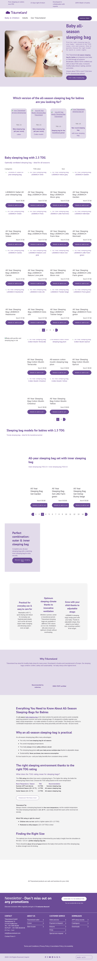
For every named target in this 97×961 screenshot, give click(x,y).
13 (78, 514)
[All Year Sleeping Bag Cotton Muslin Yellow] (59, 387)
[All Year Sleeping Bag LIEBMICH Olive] (37, 181)
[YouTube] (50, 957)
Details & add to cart (15, 205)
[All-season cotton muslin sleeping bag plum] (59, 348)
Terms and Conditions (31, 946)
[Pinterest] (52, 957)
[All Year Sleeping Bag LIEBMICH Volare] (15, 220)
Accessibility (69, 946)
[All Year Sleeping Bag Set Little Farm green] (59, 480)
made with (81, 957)
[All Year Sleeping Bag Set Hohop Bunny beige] (81, 480)
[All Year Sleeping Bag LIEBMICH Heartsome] (15, 298)
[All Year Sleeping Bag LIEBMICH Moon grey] (59, 181)
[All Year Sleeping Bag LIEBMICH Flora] (37, 220)
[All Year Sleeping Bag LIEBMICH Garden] (82, 181)
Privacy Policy (44, 946)
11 (70, 514)
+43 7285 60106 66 (18, 928)
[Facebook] (45, 957)
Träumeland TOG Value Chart (27, 798)
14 (83, 514)
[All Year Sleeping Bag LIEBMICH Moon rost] (59, 259)
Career (29, 923)
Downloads (75, 926)
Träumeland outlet (33, 920)
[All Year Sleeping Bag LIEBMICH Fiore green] (82, 298)
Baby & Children (12, 18)
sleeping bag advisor (77, 73)
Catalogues (76, 923)
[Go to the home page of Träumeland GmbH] (17, 12)
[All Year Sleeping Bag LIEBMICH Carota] (15, 259)
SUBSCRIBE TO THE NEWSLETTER (74, 899)
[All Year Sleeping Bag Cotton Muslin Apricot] (82, 348)
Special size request (56, 933)
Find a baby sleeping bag (76, 77)
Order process (54, 920)
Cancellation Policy (57, 946)
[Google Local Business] (57, 957)
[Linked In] (55, 957)
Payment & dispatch (56, 923)
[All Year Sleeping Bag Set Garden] (38, 480)
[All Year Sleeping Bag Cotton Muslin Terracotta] (37, 348)
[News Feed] (59, 957)
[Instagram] (47, 957)
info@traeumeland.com (12, 933)
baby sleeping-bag (32, 717)
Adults (25, 18)
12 (74, 514)
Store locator (31, 926)
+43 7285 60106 (13, 926)
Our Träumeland (38, 18)
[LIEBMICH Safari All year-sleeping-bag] (15, 181)
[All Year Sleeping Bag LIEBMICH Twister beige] (59, 298)
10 (66, 514)
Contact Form (9, 936)
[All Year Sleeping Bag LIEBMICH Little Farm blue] (59, 220)
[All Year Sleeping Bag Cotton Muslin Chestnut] (37, 387)
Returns (52, 926)
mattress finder (84, 18)
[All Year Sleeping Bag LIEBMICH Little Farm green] (82, 259)
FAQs (51, 930)
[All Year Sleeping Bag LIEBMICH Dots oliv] (37, 298)
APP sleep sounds (78, 920)
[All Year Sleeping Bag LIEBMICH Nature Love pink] (37, 259)
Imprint (27, 957)
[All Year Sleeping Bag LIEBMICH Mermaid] (82, 220)
